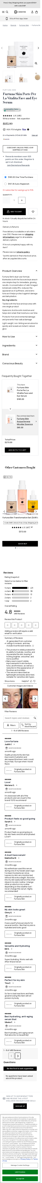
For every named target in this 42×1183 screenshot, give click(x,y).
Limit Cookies (20, 1172)
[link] (32, 12)
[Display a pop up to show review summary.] (32, 527)
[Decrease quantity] (6, 200)
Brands (13, 25)
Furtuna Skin (24, 25)
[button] (20, 110)
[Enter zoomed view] (36, 63)
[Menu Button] (2, 12)
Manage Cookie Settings (20, 1165)
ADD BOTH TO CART (17, 450)
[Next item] (36, 511)
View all (35, 135)
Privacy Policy (25, 1159)
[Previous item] (4, 511)
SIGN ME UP (20, 1106)
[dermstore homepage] (20, 12)
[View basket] (36, 12)
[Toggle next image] (38, 48)
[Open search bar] (7, 12)
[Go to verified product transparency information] (12, 110)
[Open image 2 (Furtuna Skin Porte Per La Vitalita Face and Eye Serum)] (23, 77)
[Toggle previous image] (2, 48)
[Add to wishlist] (33, 211)
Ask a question (23, 118)
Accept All (20, 1179)
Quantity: (7, 195)
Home (5, 25)
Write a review (9, 118)
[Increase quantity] (21, 200)
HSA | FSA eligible (14, 129)
